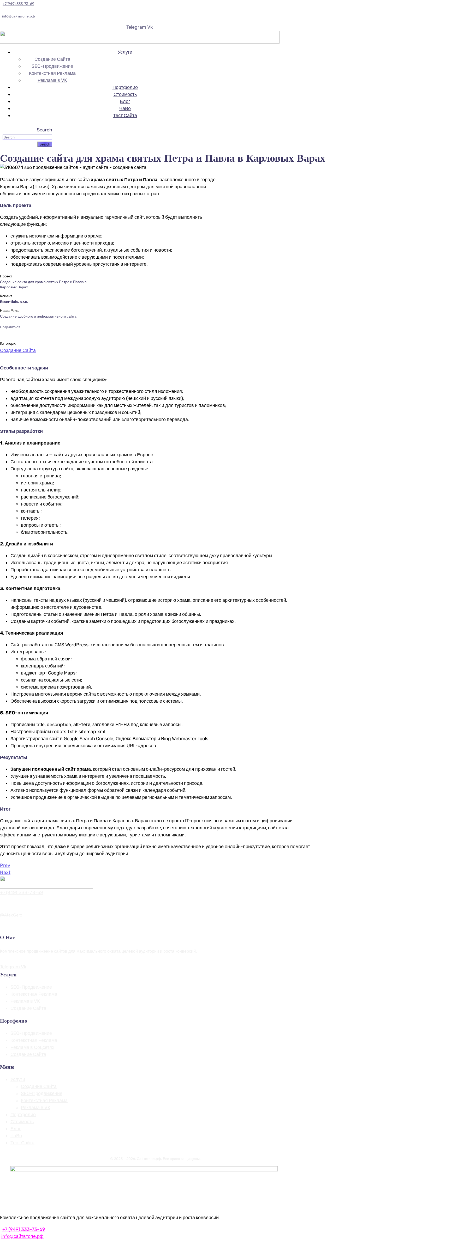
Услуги (125, 52)
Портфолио (125, 87)
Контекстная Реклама (52, 73)
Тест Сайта (125, 115)
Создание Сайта (52, 59)
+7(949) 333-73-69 (21, 892)
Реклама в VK (52, 80)
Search (44, 130)
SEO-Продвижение (52, 66)
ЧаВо (125, 108)
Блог (125, 101)
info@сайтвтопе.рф (18, 16)
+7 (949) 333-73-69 (23, 1229)
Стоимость (125, 94)
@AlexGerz (11, 915)
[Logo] (140, 34)
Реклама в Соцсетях (32, 1047)
